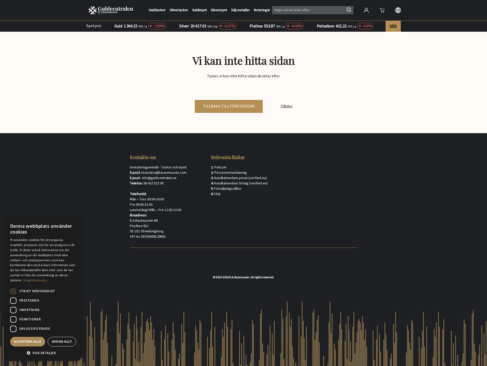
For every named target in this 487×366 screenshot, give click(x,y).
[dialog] (43, 289)
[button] (43, 353)
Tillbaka (286, 106)
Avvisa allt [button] (62, 341)
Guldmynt (199, 10)
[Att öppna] (382, 10)
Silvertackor (179, 10)
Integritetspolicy (35, 280)
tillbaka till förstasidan (229, 106)
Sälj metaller (240, 10)
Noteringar (262, 10)
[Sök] (348, 9)
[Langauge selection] (398, 10)
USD (393, 26)
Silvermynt (219, 10)
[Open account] (366, 10)
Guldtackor (157, 10)
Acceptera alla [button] (27, 341)
